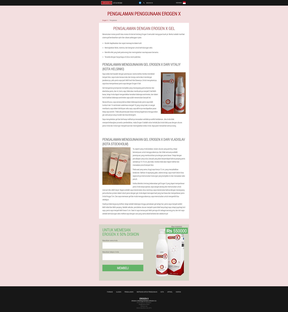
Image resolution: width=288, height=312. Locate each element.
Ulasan (118, 292)
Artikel (169, 292)
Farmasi (110, 292)
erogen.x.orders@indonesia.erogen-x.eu (144, 301)
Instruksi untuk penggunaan (147, 292)
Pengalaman (129, 292)
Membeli (123, 268)
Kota (162, 292)
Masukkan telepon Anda (110, 252)
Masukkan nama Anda (109, 240)
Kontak (178, 292)
